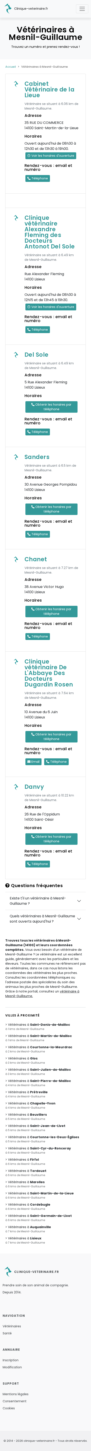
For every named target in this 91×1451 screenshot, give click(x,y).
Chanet (36, 559)
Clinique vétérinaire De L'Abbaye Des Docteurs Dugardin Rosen (49, 673)
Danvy (34, 787)
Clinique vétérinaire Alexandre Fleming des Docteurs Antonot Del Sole (50, 232)
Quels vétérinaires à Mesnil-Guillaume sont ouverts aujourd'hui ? (42, 919)
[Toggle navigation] (82, 8)
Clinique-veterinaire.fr (30, 8)
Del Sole (37, 355)
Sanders (37, 457)
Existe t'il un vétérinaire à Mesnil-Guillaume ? (38, 901)
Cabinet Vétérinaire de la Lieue (50, 89)
